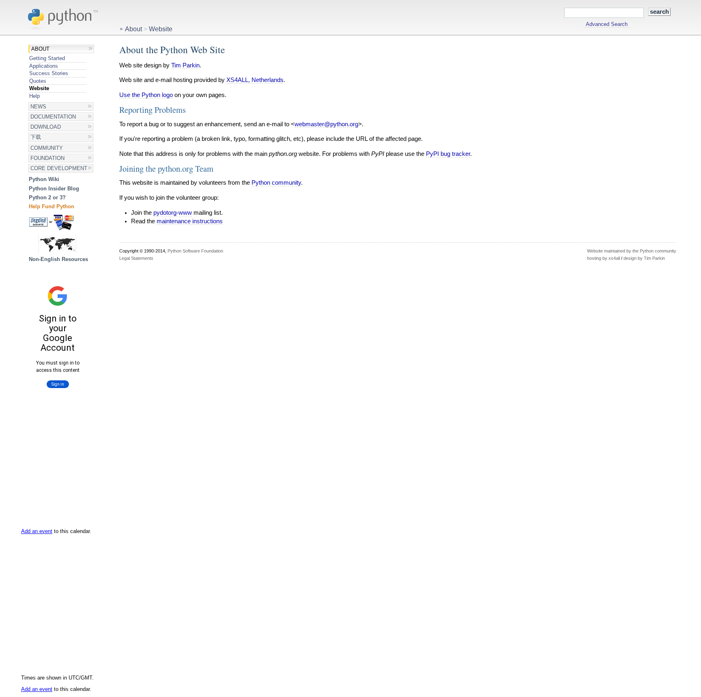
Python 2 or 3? (47, 197)
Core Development (58, 168)
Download (45, 127)
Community (46, 148)
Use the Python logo (146, 95)
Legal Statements (136, 258)
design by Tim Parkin (644, 258)
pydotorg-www (172, 212)
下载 (35, 137)
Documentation (53, 117)
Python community (276, 182)
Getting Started (47, 58)
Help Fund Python (51, 206)
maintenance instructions (190, 221)
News (38, 107)
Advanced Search (607, 24)
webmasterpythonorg (326, 124)
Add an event (36, 531)
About (40, 49)
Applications (43, 66)
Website (39, 88)
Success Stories (48, 73)
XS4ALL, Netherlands (255, 80)
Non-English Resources (58, 259)
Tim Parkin (185, 65)
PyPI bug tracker (448, 154)
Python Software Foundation (195, 250)
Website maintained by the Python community (631, 250)
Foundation (47, 158)
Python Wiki (44, 179)
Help (34, 96)
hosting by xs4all (603, 258)
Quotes (37, 81)
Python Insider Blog (54, 189)
